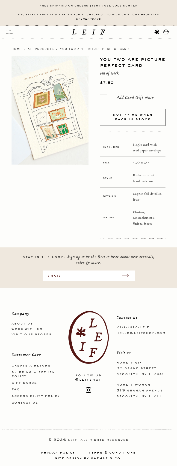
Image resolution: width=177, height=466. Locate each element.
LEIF (72, 440)
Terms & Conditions (112, 452)
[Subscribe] (127, 275)
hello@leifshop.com (141, 333)
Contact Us (25, 402)
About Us (22, 323)
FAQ (16, 389)
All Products (41, 49)
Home (17, 49)
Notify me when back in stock (133, 117)
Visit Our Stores (32, 334)
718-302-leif (132, 327)
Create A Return (31, 365)
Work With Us (27, 329)
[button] (9, 32)
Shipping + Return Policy (33, 374)
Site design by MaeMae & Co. (88, 458)
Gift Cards (24, 383)
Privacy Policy (58, 452)
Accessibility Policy (36, 396)
